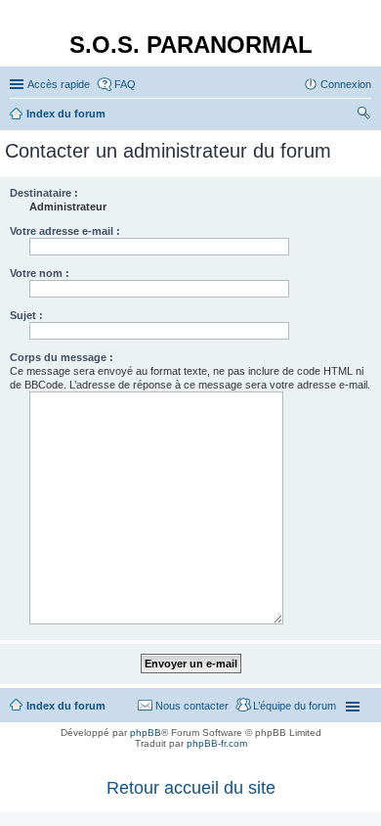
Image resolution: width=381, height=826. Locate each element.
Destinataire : (44, 193)
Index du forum (66, 705)
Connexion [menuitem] (345, 84)
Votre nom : (39, 273)
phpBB (145, 732)
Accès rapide (58, 84)
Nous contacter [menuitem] (192, 705)
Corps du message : (61, 357)
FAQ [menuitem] (125, 84)
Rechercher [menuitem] (363, 115)
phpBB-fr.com (217, 743)
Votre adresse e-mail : (65, 231)
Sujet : (26, 315)
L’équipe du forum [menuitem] (294, 705)
